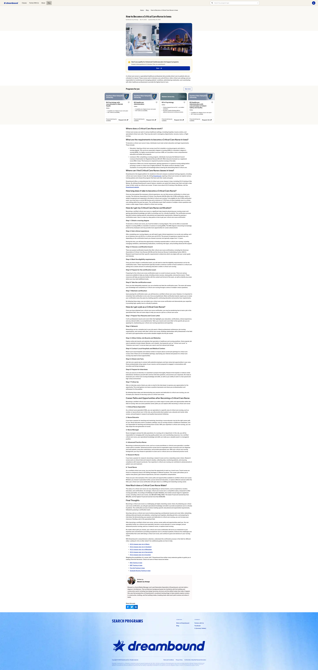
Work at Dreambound (182, 623)
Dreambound (157, 176)
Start (157, 68)
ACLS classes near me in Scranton (140, 554)
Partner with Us (199, 623)
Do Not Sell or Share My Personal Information (195, 659)
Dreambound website (132, 187)
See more (188, 89)
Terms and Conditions (168, 659)
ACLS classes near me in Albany (139, 544)
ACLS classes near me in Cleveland (140, 547)
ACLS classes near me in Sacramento (141, 552)
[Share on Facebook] (128, 607)
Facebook (197, 625)
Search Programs (127, 621)
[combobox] (236, 3)
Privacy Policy (179, 659)
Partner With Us (34, 3)
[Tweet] (132, 607)
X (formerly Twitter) (200, 628)
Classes (24, 3)
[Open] (258, 3)
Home (142, 10)
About (43, 3)
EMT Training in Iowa (136, 565)
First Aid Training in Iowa (137, 568)
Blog (49, 3)
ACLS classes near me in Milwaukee (141, 549)
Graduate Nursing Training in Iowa (140, 570)
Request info (122, 120)
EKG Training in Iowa (136, 562)
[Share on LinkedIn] (136, 607)
